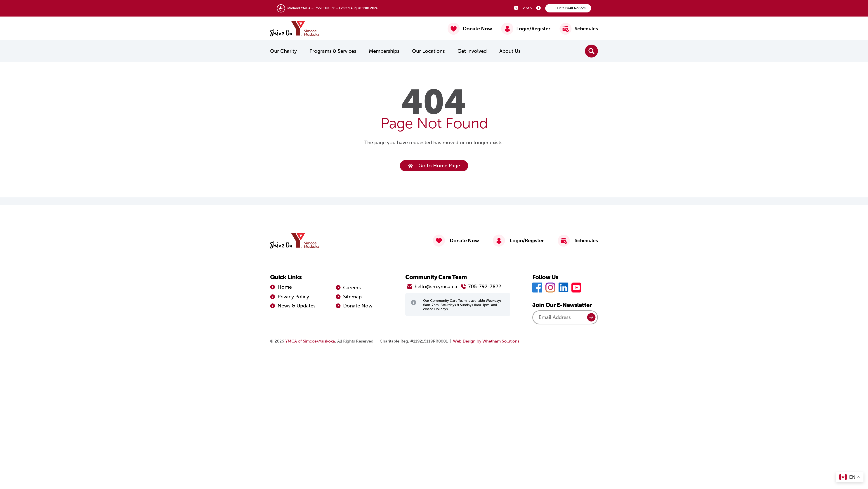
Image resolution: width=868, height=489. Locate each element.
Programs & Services (332, 51)
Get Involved (472, 51)
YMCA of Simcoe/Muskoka (310, 341)
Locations (428, 51)
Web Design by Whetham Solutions (486, 341)
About (510, 51)
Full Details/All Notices (568, 8)
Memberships (384, 51)
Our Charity (283, 51)
